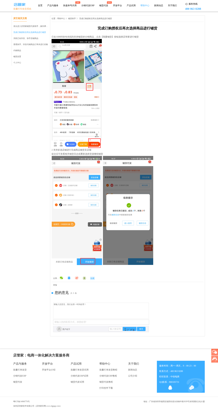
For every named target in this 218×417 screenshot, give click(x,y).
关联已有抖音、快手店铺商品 (25, 38)
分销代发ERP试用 (79, 376)
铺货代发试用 (77, 382)
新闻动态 (158, 5)
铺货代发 (103, 5)
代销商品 (17, 50)
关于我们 (172, 5)
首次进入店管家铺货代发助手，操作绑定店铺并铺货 (35, 26)
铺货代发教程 (106, 382)
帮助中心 (144, 5)
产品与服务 (52, 5)
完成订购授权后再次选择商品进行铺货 (29, 32)
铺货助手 (72, 18)
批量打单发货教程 (108, 370)
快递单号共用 (70, 5)
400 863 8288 (193, 8)
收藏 (92, 278)
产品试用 (131, 5)
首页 (40, 5)
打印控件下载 (106, 388)
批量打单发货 (20, 370)
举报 (55, 285)
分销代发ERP (87, 5)
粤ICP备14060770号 (21, 401)
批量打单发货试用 (80, 370)
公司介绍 (132, 376)
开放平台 (117, 5)
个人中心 (17, 63)
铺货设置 (17, 56)
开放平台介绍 (48, 370)
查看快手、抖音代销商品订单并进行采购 (30, 44)
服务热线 (193, 4)
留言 (141, 329)
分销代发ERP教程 (108, 376)
